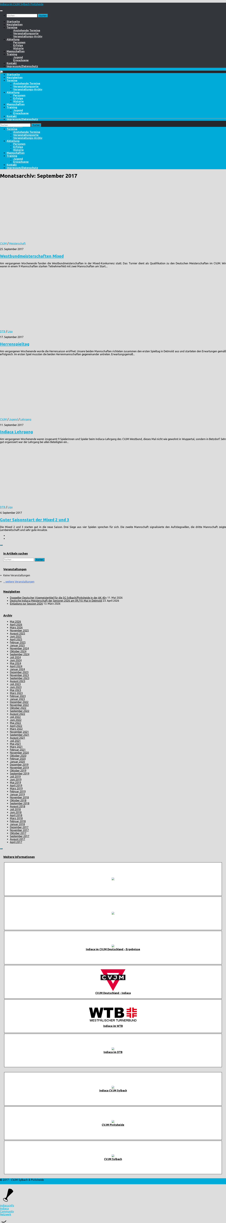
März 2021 (16, 746)
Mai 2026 (15, 621)
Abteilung (13, 39)
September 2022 (19, 710)
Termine (12, 27)
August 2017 (17, 839)
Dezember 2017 (19, 827)
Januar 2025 (17, 645)
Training (12, 54)
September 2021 (19, 734)
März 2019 (16, 788)
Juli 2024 (15, 657)
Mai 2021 (15, 743)
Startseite (13, 21)
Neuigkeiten (15, 24)
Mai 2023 (15, 690)
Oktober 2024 (18, 651)
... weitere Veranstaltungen (18, 581)
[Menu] (1, 10)
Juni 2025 (16, 636)
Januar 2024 (17, 669)
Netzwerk (5, 1214)
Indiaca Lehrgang (16, 432)
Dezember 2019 (19, 764)
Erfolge (18, 45)
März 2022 (16, 728)
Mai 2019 (15, 782)
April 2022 (16, 725)
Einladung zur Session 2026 (26, 603)
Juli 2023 (15, 684)
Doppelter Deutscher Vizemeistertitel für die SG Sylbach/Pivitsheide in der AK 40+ (58, 597)
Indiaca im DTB (113, 1052)
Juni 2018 (16, 812)
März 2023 (16, 693)
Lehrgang (25, 419)
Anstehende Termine (26, 30)
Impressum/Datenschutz (22, 66)
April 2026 (16, 624)
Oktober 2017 (18, 833)
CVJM (3, 243)
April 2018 (16, 815)
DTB (2, 331)
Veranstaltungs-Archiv (27, 36)
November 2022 (19, 704)
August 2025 (17, 633)
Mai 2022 (15, 722)
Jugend (18, 57)
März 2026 (16, 627)
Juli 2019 (15, 776)
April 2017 (16, 842)
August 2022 (17, 713)
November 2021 (19, 731)
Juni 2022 (16, 719)
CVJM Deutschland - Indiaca (113, 992)
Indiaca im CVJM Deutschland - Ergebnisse (113, 949)
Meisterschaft (17, 243)
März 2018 (16, 818)
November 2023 (19, 675)
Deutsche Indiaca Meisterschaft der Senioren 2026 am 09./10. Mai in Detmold (56, 600)
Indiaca (4, 1208)
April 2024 (16, 666)
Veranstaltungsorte (26, 33)
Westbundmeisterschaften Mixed (32, 256)
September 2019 (19, 773)
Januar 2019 (17, 794)
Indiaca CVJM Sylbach (113, 1090)
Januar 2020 (17, 761)
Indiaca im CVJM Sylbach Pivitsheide (21, 4)
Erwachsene (21, 60)
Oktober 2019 (18, 770)
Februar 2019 (18, 791)
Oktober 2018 (18, 800)
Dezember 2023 (19, 672)
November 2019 (19, 767)
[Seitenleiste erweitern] (1, 545)
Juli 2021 (15, 740)
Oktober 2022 (18, 707)
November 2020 (19, 752)
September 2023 (19, 678)
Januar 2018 (17, 824)
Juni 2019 (16, 779)
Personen (19, 42)
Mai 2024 (15, 663)
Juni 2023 (16, 687)
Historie (18, 48)
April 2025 (16, 639)
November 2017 (19, 830)
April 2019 (16, 785)
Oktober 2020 (18, 755)
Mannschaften (15, 51)
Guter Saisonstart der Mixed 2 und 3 (34, 520)
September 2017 (19, 836)
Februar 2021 (18, 749)
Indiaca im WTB (113, 1025)
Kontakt (12, 63)
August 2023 (17, 681)
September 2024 (19, 654)
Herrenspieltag (14, 344)
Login (3, 1182)
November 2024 (19, 648)
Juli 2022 (15, 716)
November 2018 (19, 797)
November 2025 (19, 630)
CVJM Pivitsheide (113, 1124)
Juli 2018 (15, 809)
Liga (10, 331)
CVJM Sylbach (113, 1159)
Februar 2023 (18, 696)
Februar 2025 (18, 642)
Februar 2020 (18, 758)
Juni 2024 (16, 660)
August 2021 (17, 737)
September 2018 (19, 803)
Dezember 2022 (19, 702)
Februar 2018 (18, 821)
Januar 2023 (17, 699)
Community (7, 1211)
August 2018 (17, 806)
